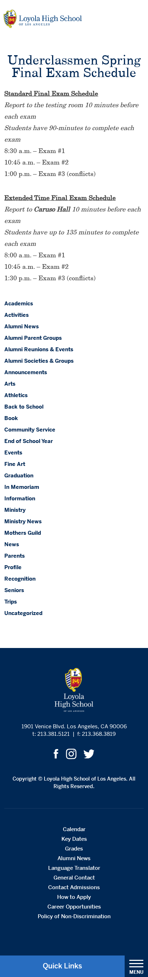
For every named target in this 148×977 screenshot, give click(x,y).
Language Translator (74, 868)
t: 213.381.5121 (51, 733)
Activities (16, 314)
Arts (9, 383)
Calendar (74, 829)
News (11, 544)
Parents (14, 555)
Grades (74, 848)
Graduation (18, 475)
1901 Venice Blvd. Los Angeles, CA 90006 (74, 726)
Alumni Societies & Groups (39, 360)
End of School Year (28, 441)
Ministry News (23, 521)
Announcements (25, 372)
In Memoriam (21, 486)
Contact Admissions (74, 887)
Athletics (16, 395)
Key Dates (74, 839)
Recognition (20, 578)
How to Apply (74, 897)
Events (13, 452)
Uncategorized (23, 613)
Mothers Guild (22, 532)
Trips (10, 601)
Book (11, 418)
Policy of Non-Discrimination (74, 916)
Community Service (29, 429)
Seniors (14, 590)
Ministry (15, 509)
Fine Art (14, 464)
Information (19, 498)
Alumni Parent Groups (33, 337)
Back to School (23, 406)
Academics (18, 303)
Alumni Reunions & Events (38, 349)
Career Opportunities (74, 906)
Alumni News (21, 326)
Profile (13, 567)
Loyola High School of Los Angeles (43, 19)
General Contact (74, 877)
